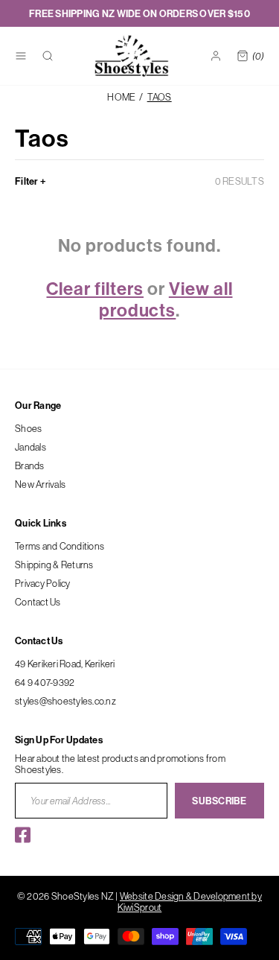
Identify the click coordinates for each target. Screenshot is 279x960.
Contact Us (38, 602)
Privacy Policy (43, 583)
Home (121, 97)
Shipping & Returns (54, 564)
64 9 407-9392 (44, 682)
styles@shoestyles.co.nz (65, 701)
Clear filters (94, 288)
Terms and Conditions (59, 546)
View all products (166, 299)
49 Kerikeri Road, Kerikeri (65, 664)
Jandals (30, 447)
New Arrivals (40, 484)
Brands (30, 465)
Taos (159, 97)
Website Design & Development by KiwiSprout (190, 901)
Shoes (28, 428)
